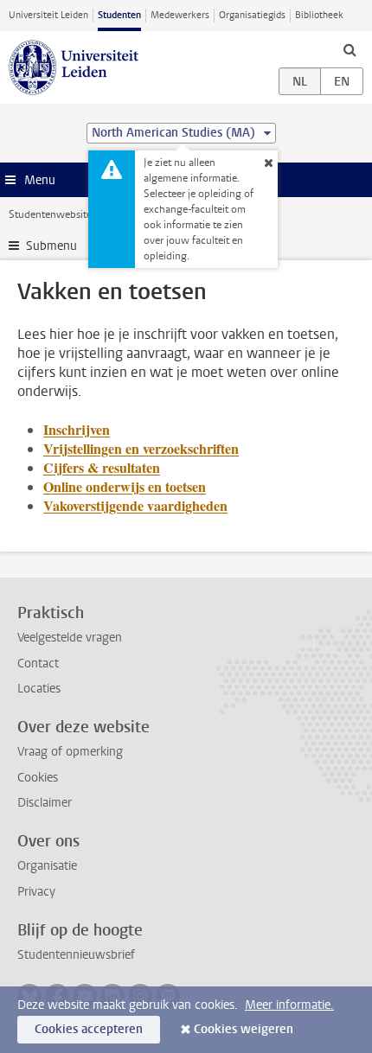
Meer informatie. (289, 1005)
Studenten (119, 15)
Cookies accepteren (89, 1029)
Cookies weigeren (243, 1029)
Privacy (36, 892)
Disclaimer (44, 803)
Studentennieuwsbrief (76, 955)
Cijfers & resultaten (101, 467)
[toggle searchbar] (349, 49)
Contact (38, 663)
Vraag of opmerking (70, 751)
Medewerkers (180, 15)
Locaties (39, 688)
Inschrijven (76, 429)
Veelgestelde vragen (69, 637)
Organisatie (47, 866)
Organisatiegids (252, 15)
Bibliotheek (319, 15)
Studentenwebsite (50, 214)
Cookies (37, 777)
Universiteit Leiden (48, 15)
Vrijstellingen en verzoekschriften (141, 448)
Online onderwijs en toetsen (124, 486)
